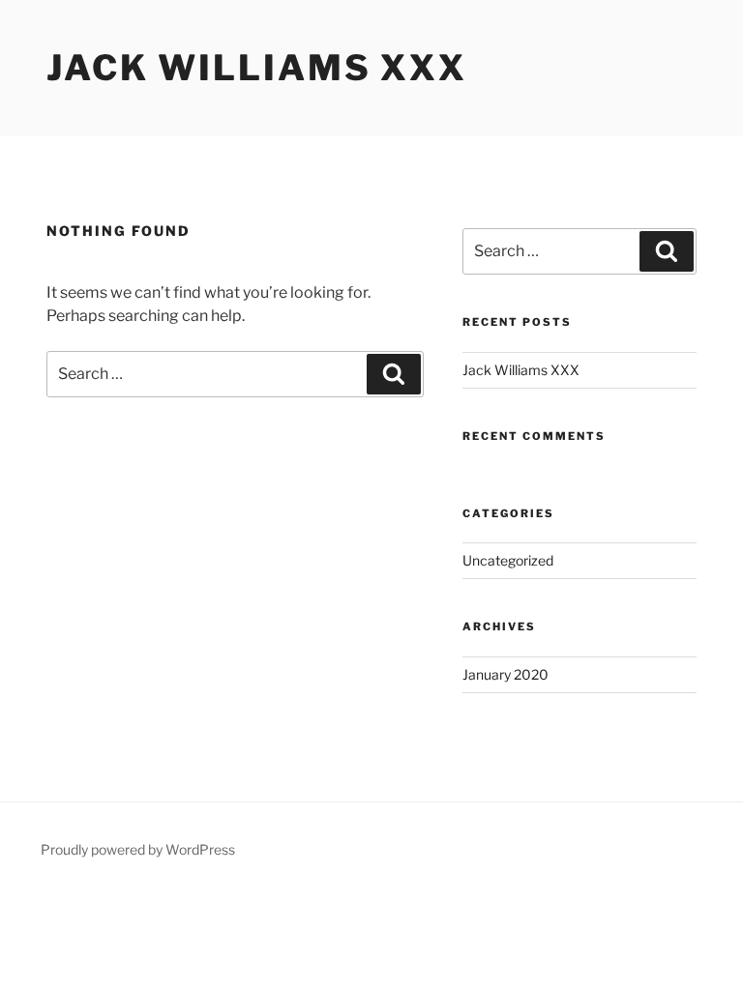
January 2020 (505, 674)
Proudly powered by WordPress (138, 849)
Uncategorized (507, 560)
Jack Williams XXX (256, 67)
